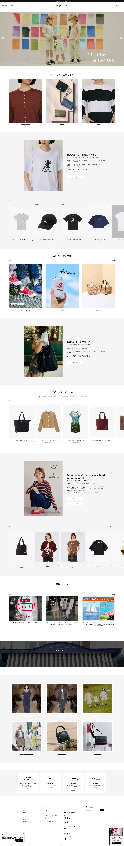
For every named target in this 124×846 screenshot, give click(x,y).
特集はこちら (75, 498)
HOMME (50, 396)
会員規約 (24, 819)
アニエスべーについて (27, 810)
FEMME (44, 396)
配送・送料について (47, 820)
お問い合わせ (46, 810)
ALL (39, 396)
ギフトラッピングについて (48, 821)
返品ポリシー (46, 818)
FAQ (44, 813)
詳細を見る (28, 788)
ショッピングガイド (47, 812)
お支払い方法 (46, 816)
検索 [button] (102, 810)
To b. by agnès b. (64, 396)
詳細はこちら (116, 842)
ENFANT (56, 396)
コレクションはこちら (75, 177)
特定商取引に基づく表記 (27, 822)
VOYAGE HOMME (83, 396)
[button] (114, 5)
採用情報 (24, 812)
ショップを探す (62, 657)
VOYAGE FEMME (73, 396)
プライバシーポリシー (27, 821)
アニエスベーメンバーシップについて (50, 815)
